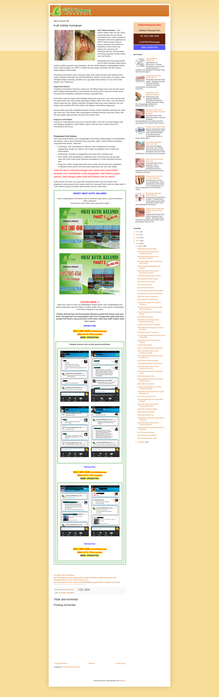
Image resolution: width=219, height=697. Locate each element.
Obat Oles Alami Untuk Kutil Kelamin (149, 294)
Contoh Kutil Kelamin (144, 345)
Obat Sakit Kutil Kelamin (145, 384)
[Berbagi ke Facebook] (86, 589)
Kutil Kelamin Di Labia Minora (147, 299)
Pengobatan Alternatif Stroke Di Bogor (153, 194)
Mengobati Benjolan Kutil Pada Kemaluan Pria (71, 580)
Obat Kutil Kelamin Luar (145, 415)
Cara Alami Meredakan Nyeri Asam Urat (154, 143)
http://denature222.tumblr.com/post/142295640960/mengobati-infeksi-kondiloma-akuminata (87, 582)
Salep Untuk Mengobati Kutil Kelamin (150, 348)
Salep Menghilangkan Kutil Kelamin (149, 363)
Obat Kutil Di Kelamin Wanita (147, 409)
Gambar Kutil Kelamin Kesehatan (148, 325)
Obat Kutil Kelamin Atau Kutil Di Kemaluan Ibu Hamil (148, 272)
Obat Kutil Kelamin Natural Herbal (149, 276)
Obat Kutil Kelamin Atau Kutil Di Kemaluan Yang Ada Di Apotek (155, 111)
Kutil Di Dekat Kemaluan (145, 432)
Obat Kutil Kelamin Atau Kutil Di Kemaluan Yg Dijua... (148, 257)
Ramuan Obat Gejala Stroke (155, 127)
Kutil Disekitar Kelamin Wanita (147, 279)
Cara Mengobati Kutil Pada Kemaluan (150, 291)
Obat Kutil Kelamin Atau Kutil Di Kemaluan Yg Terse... (148, 367)
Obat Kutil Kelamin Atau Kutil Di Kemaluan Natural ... (148, 423)
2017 (138, 241)
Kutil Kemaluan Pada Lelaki (147, 438)
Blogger (122, 680)
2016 (138, 243)
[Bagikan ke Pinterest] (89, 589)
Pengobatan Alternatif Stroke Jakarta (153, 76)
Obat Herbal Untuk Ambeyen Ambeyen (152, 93)
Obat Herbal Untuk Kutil (145, 288)
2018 (138, 238)
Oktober (140, 246)
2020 (138, 232)
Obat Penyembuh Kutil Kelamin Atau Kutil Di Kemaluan (149, 308)
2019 (138, 235)
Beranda (92, 663)
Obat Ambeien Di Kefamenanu (152, 59)
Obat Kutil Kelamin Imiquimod (147, 296)
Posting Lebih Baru (61, 663)
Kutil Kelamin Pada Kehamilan (147, 361)
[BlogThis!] (81, 589)
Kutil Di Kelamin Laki (144, 285)
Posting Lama (120, 663)
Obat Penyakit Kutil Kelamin (147, 435)
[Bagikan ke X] (84, 589)
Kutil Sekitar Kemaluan (145, 317)
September (142, 442)
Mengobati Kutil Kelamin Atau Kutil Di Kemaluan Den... (150, 380)
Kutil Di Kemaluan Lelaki (145, 376)
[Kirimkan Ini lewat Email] (79, 589)
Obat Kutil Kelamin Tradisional (147, 332)
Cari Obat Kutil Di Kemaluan (64, 575)
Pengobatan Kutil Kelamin (66, 592)
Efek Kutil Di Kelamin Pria (146, 282)
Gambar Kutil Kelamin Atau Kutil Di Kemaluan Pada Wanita (155, 210)
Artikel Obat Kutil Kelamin (146, 412)
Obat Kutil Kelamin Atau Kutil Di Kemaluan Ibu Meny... (148, 405)
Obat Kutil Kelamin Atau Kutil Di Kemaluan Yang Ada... (148, 321)
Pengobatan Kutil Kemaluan (147, 249)
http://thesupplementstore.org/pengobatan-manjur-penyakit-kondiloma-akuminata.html (85, 578)
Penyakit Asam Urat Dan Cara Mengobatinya (154, 177)
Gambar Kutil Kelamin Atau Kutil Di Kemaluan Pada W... (149, 388)
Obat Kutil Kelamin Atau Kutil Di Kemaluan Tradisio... (148, 252)
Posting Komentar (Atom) (71, 667)
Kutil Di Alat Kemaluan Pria (146, 396)
